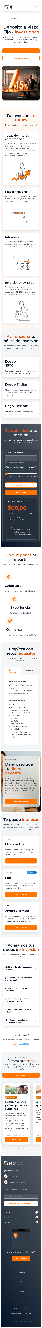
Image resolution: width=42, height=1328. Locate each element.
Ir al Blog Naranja (21, 1075)
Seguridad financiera (11, 1097)
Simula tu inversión (21, 58)
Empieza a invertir (21, 802)
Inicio (6, 18)
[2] (10, 477)
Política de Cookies (21, 1309)
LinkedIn (21, 1292)
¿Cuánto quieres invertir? (15, 452)
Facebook (21, 1272)
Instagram (21, 1277)
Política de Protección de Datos (21, 1314)
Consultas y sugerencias (16, 1182)
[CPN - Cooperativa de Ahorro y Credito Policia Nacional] (8, 6)
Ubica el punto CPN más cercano (21, 1204)
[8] (35, 477)
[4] (19, 477)
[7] (31, 477)
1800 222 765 (24, 1044)
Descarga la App (21, 1258)
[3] (14, 477)
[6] (27, 477)
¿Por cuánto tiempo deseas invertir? (20, 467)
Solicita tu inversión (21, 51)
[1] (6, 477)
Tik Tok (21, 1282)
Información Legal (21, 1304)
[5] (23, 477)
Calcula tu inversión (21, 485)
